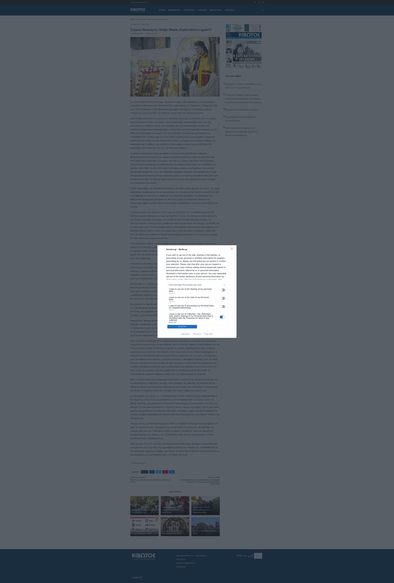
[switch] (222, 290)
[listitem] (197, 285)
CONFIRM (182, 326)
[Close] (232, 249)
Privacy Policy (208, 334)
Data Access (197, 334)
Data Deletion (185, 334)
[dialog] (197, 291)
